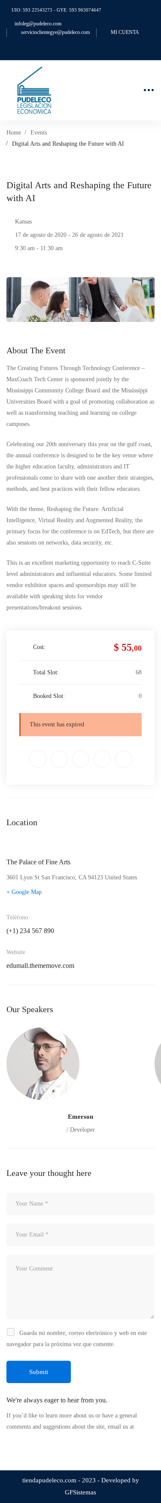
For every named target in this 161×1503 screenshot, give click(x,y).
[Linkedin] (80, 759)
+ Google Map (24, 892)
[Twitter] (37, 759)
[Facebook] (59, 759)
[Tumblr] (102, 759)
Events (38, 132)
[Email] (123, 759)
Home (13, 132)
